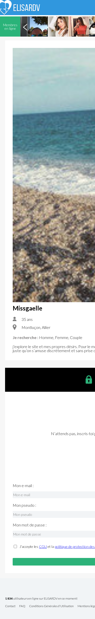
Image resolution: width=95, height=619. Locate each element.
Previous (25, 26)
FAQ (22, 606)
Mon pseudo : (24, 505)
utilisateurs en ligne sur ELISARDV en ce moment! (41, 598)
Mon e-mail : (23, 486)
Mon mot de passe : (30, 525)
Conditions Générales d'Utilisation (51, 606)
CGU (43, 546)
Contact (10, 606)
